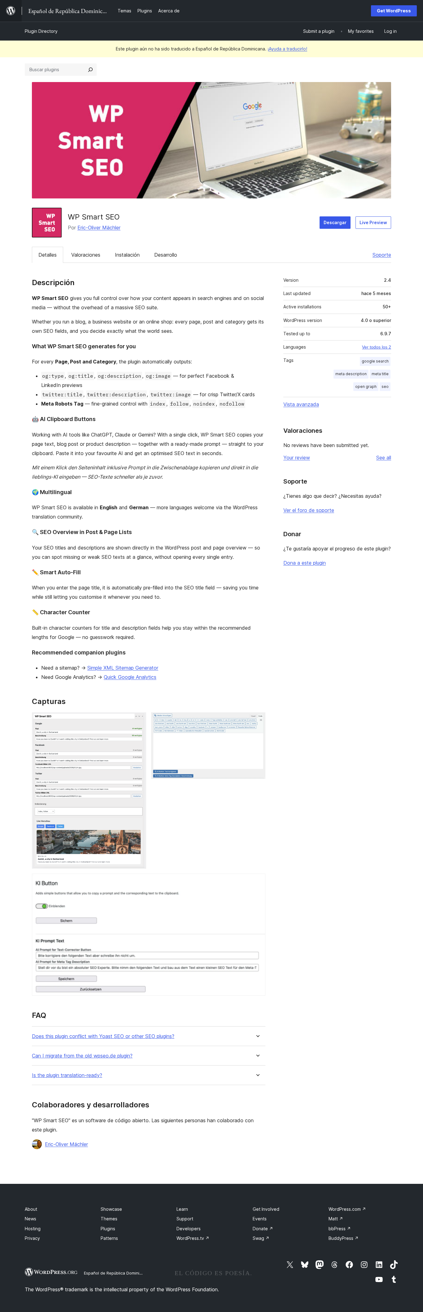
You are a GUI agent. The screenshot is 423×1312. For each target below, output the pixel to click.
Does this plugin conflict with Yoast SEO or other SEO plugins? (103, 1036)
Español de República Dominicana (116, 1273)
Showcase (111, 1209)
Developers (189, 1228)
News (30, 1218)
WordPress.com (347, 1209)
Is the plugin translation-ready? (67, 1075)
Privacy (32, 1238)
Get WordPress (394, 10)
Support (185, 1218)
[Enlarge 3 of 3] (257, 882)
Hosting (33, 1228)
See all (383, 457)
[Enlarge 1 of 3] (138, 721)
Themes (109, 1218)
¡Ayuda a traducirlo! (287, 48)
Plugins (108, 1228)
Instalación (127, 255)
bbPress (340, 1228)
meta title (380, 373)
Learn (182, 1209)
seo (385, 386)
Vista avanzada (301, 404)
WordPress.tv (193, 1238)
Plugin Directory (41, 31)
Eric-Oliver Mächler (98, 227)
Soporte (382, 255)
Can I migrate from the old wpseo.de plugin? (82, 1056)
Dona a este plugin (304, 563)
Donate (263, 1228)
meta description (351, 373)
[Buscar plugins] (90, 69)
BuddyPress (344, 1238)
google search (375, 361)
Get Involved (266, 1209)
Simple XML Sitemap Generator (122, 668)
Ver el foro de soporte (308, 510)
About (31, 1209)
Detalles (47, 255)
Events (260, 1218)
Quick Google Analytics (130, 677)
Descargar (335, 222)
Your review (296, 457)
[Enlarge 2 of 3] (257, 721)
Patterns (109, 1238)
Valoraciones (85, 255)
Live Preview (373, 222)
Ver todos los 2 (376, 347)
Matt (336, 1218)
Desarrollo (165, 255)
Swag (261, 1238)
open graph (366, 386)
